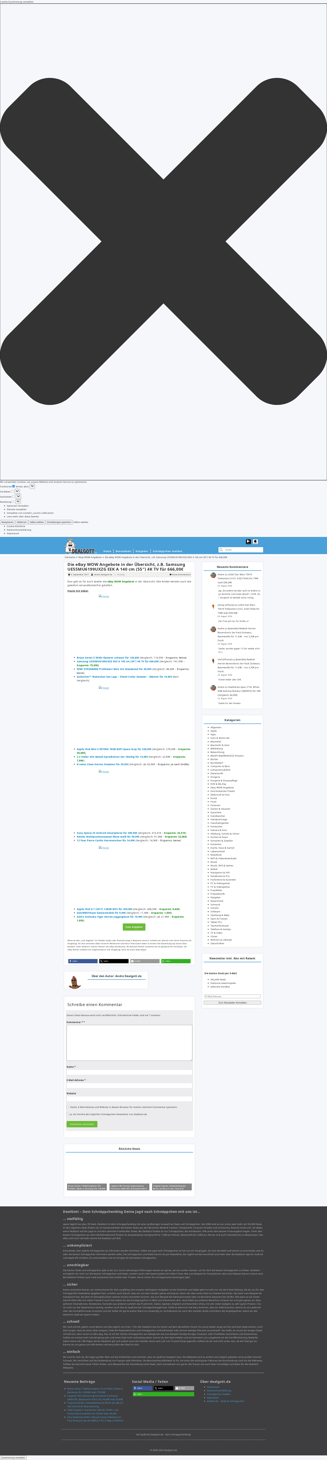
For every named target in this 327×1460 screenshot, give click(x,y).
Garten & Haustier (220, 808)
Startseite (70, 557)
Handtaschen (218, 815)
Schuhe (215, 907)
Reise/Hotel (217, 900)
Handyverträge (219, 819)
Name (71, 1066)
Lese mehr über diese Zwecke (23, 516)
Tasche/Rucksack (220, 925)
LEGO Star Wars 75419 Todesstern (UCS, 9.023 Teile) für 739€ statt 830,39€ (238, 578)
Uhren (214, 936)
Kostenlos (216, 844)
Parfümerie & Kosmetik (223, 879)
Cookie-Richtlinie (16, 526)
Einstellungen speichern (59, 522)
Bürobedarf (217, 762)
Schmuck (215, 904)
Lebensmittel (218, 851)
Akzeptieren (7, 522)
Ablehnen (22, 522)
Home (107, 551)
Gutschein (216, 812)
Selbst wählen (37, 522)
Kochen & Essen (219, 837)
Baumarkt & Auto (220, 745)
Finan (214, 801)
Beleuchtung (217, 752)
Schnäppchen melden (167, 551)
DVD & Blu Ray (218, 783)
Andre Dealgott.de (103, 574)
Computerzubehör (221, 769)
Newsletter (213, 1397)
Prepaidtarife (218, 893)
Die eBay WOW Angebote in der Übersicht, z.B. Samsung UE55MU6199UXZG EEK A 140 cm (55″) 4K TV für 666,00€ (126, 566)
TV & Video (216, 932)
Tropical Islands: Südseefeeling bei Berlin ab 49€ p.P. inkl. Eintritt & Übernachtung (169, 1189)
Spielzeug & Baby (220, 915)
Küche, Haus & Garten (223, 847)
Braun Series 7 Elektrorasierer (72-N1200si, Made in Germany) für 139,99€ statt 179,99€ (86, 1189)
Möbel (214, 869)
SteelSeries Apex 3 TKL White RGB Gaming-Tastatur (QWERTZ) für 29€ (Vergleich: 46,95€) (239, 691)
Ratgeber (142, 551)
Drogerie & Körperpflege (224, 780)
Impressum (13, 533)
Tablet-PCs (216, 922)
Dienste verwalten (17, 509)
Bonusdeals (123, 551)
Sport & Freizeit (219, 918)
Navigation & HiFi (220, 872)
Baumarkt (216, 741)
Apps (213, 734)
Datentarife (217, 773)
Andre (221, 574)
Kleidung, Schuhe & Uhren (225, 833)
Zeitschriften (217, 943)
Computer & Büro (220, 766)
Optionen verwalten (18, 505)
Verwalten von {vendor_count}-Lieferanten (30, 512)
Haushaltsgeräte (220, 822)
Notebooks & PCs (220, 876)
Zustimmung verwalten (13, 1457)
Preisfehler (216, 890)
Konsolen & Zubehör (222, 840)
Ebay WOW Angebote (90, 557)
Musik (214, 861)
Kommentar (75, 1022)
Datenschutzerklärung (19, 529)
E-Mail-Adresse (76, 1080)
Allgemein (216, 727)
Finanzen (215, 805)
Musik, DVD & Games (222, 865)
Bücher (214, 759)
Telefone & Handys (221, 929)
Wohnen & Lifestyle (221, 939)
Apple (214, 730)
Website (71, 1093)
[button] (163, 242)
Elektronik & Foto (220, 794)
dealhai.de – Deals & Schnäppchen (225, 1401)
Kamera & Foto (219, 830)
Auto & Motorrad (220, 737)
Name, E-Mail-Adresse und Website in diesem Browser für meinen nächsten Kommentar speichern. (124, 1107)
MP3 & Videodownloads (224, 858)
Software (215, 911)
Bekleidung (217, 748)
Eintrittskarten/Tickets (223, 791)
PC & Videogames (220, 883)
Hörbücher (216, 826)
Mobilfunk (216, 854)
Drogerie (215, 776)
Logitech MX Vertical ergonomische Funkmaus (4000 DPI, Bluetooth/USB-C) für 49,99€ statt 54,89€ (129, 1189)
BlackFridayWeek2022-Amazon (227, 755)
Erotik (214, 798)
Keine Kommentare (181, 574)
